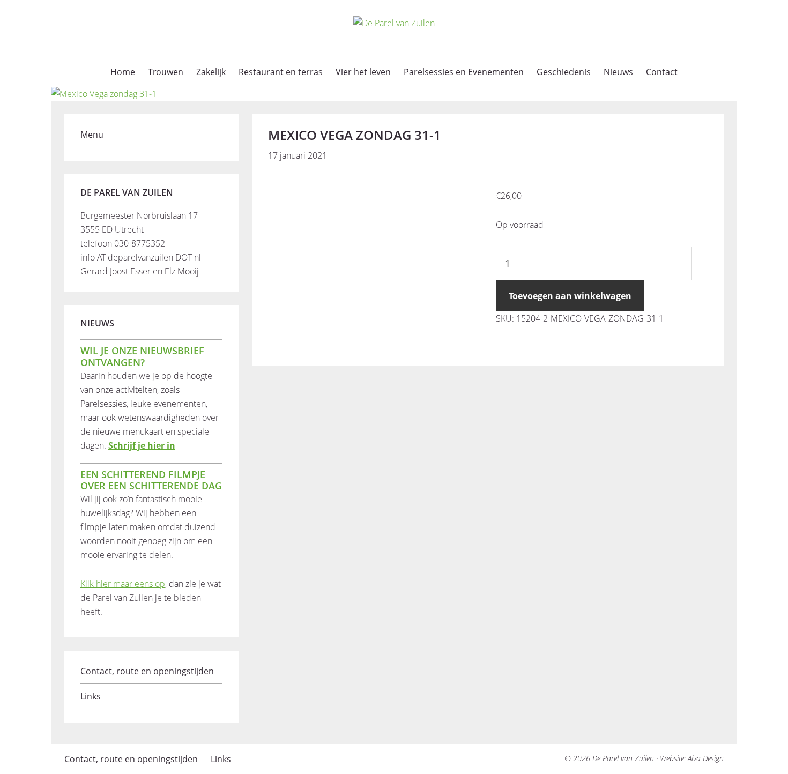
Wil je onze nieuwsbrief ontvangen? (142, 356)
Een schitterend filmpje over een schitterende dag (151, 480)
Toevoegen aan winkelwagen (570, 296)
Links (90, 696)
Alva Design (706, 758)
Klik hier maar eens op (122, 584)
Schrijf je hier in (141, 445)
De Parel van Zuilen (623, 758)
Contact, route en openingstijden (147, 671)
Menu (91, 134)
